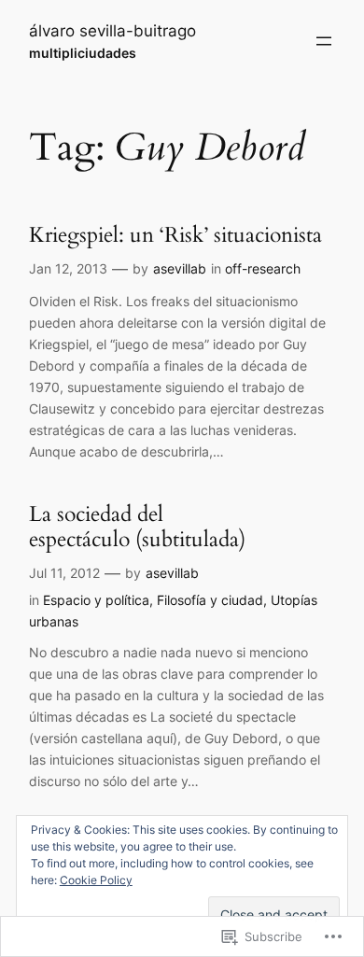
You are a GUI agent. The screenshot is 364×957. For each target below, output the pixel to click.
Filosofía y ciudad (210, 600)
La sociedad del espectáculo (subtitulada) (137, 527)
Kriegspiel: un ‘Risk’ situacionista (175, 234)
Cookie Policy (96, 880)
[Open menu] (324, 41)
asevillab (179, 268)
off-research (263, 268)
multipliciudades (82, 53)
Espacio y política (96, 600)
